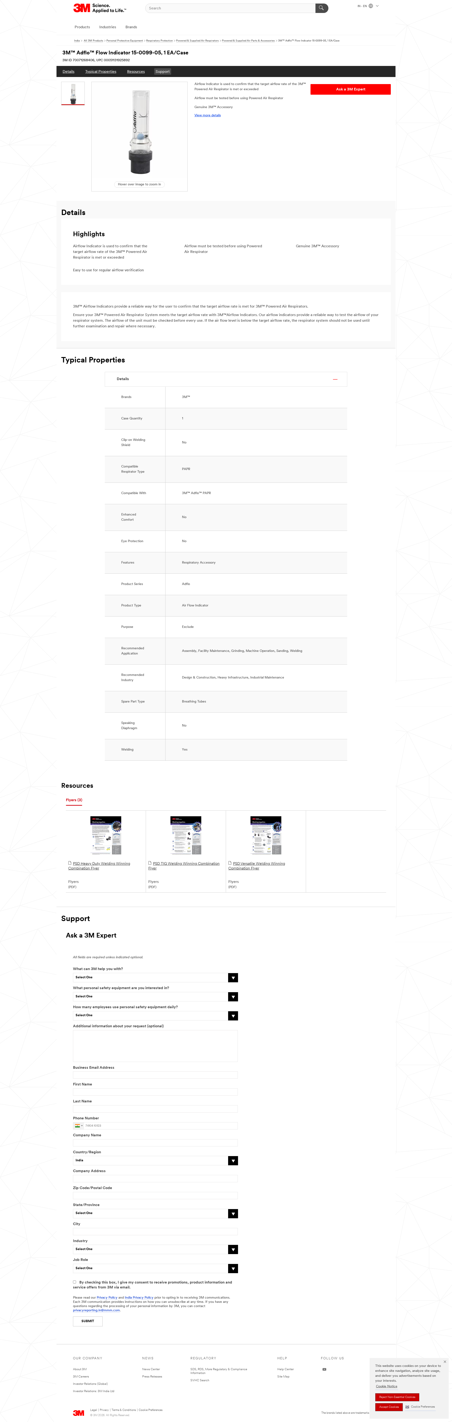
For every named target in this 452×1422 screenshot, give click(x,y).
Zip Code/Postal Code (92, 1188)
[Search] (321, 8)
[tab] (74, 800)
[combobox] (78, 1125)
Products (82, 27)
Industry (80, 1241)
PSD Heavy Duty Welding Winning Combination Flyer (99, 866)
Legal (93, 1410)
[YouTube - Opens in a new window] (324, 1369)
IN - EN (362, 6)
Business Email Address (93, 1068)
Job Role (80, 1260)
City (76, 1224)
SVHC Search (199, 1380)
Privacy (104, 1410)
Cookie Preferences (150, 1410)
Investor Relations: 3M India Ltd (93, 1391)
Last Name (82, 1101)
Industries (107, 27)
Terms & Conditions (124, 1410)
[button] (420, 1407)
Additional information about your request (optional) (118, 1026)
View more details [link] (207, 115)
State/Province (86, 1205)
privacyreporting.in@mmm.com (96, 1310)
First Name (82, 1084)
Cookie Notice (386, 1386)
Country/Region (87, 1152)
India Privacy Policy (139, 1298)
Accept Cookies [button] (389, 1407)
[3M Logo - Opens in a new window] (100, 8)
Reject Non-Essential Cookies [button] (397, 1397)
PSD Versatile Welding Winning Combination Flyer (256, 866)
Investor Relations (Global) (90, 1383)
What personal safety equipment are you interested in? (121, 988)
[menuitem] (68, 71)
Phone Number (86, 1118)
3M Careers (81, 1376)
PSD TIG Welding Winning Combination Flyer (184, 866)
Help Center (285, 1369)
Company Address (89, 1171)
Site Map (283, 1376)
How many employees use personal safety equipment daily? (125, 1007)
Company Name (87, 1135)
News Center (151, 1369)
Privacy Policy (107, 1298)
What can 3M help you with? (98, 969)
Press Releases (152, 1376)
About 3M (80, 1369)
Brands (131, 27)
